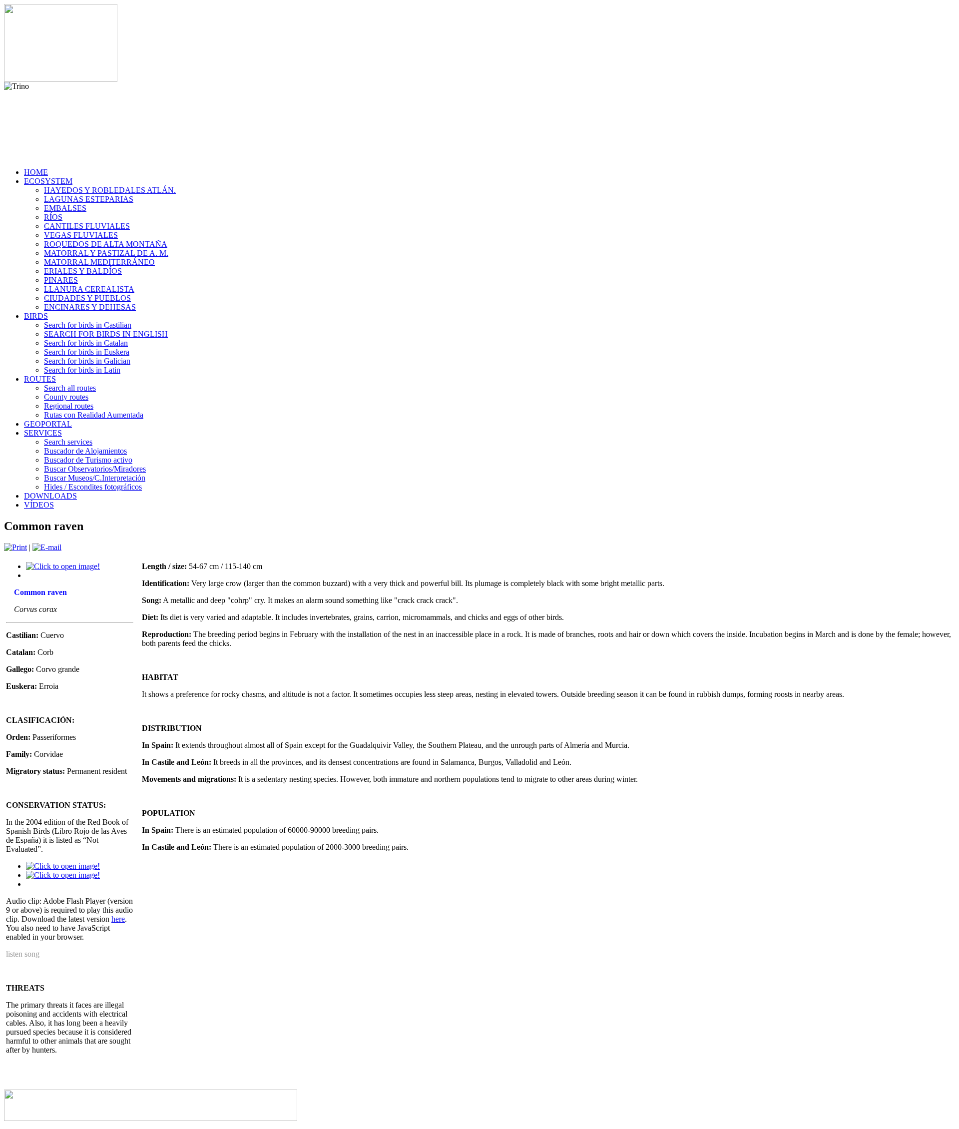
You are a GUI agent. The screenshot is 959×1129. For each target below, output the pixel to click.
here (118, 919)
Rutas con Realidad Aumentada (93, 415)
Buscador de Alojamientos (85, 451)
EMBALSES (65, 208)
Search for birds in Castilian (87, 325)
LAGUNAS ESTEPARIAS (88, 199)
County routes (66, 397)
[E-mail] (46, 547)
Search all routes (70, 388)
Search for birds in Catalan (86, 343)
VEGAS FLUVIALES (81, 235)
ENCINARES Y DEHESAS (90, 307)
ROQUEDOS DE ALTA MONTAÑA (105, 244)
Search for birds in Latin (82, 370)
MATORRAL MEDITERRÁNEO (99, 262)
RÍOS (53, 217)
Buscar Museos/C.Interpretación (94, 478)
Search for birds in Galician (87, 361)
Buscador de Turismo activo (88, 460)
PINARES (61, 280)
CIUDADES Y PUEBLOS (87, 298)
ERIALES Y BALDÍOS (83, 271)
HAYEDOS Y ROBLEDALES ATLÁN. (110, 190)
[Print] (15, 547)
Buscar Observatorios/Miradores (95, 469)
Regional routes (68, 406)
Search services (68, 442)
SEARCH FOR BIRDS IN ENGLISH (106, 334)
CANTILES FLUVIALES (87, 226)
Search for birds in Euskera (86, 352)
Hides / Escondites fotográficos (93, 487)
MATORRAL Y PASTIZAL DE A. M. (106, 253)
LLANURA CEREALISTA (89, 289)
